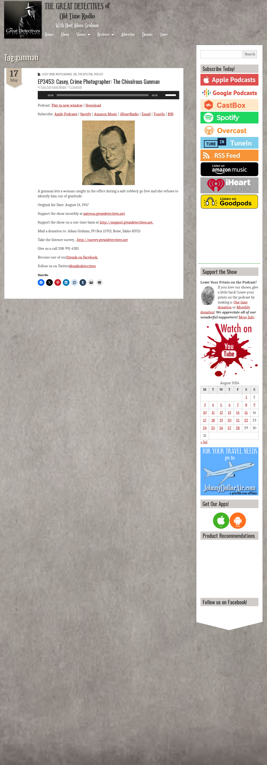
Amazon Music (105, 114)
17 (204, 420)
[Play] (43, 95)
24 (205, 428)
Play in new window (67, 105)
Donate (147, 34)
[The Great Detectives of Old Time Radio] (23, 20)
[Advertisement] (229, 237)
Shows (81, 34)
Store (164, 34)
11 (213, 412)
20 (229, 420)
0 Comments (75, 87)
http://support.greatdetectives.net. (126, 222)
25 (213, 428)
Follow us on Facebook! (225, 602)
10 (205, 412)
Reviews (103, 34)
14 (237, 412)
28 (238, 428)
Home (49, 34)
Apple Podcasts (65, 114)
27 (229, 428)
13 (229, 412)
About (64, 34)
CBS (75, 74)
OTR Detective (85, 74)
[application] (108, 95)
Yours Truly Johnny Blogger (54, 87)
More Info (246, 317)
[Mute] (162, 95)
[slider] (171, 94)
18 (213, 420)
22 (246, 420)
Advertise (128, 34)
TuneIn (159, 114)
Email (146, 114)
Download (93, 105)
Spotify (85, 114)
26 (221, 428)
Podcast (98, 74)
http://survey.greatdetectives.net (102, 240)
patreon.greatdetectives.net (104, 213)
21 (237, 420)
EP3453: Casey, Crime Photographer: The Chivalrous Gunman (99, 81)
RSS (170, 114)
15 (246, 412)
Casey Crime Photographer (57, 74)
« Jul (203, 442)
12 (221, 412)
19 (221, 420)
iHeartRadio (129, 114)
